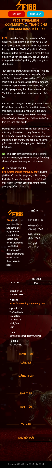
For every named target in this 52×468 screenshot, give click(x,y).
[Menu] (4, 5)
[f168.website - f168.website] (26, 5)
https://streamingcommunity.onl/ (20, 171)
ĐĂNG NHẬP (35, 14)
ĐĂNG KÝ (16, 14)
